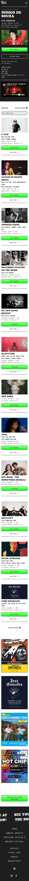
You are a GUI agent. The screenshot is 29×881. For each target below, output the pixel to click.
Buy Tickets (14, 49)
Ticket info (14, 852)
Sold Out (14, 324)
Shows (14, 829)
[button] (26, 3)
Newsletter (13, 861)
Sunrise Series (13, 833)
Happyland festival (13, 837)
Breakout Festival (14, 841)
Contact (14, 857)
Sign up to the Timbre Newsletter (14, 798)
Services (14, 848)
